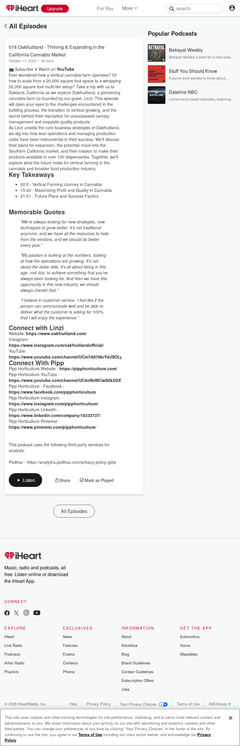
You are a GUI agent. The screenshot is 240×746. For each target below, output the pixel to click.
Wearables (189, 654)
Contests (70, 663)
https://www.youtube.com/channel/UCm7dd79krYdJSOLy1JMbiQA (74, 357)
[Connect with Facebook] (7, 613)
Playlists (11, 671)
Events (69, 654)
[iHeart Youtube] (36, 613)
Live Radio (13, 645)
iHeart (9, 636)
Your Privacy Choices (138, 704)
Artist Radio (14, 663)
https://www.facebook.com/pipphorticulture (52, 392)
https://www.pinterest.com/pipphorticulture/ (52, 427)
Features (70, 645)
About (126, 636)
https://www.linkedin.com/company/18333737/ (54, 415)
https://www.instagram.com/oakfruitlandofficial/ (56, 345)
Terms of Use (188, 704)
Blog (125, 654)
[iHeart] (22, 8)
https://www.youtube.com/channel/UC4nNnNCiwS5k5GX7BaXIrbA (74, 380)
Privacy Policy (98, 704)
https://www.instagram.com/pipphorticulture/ (53, 403)
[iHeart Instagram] (26, 613)
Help (73, 704)
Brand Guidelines (135, 663)
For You (105, 8)
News (67, 636)
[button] (25, 480)
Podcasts (12, 654)
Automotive (189, 636)
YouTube (65, 69)
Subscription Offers (137, 680)
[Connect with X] (16, 613)
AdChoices (218, 704)
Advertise (129, 645)
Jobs (125, 689)
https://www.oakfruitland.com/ (56, 333)
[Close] (230, 717)
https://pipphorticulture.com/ (88, 368)
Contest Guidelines (137, 671)
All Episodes (28, 25)
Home (185, 645)
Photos (69, 671)
